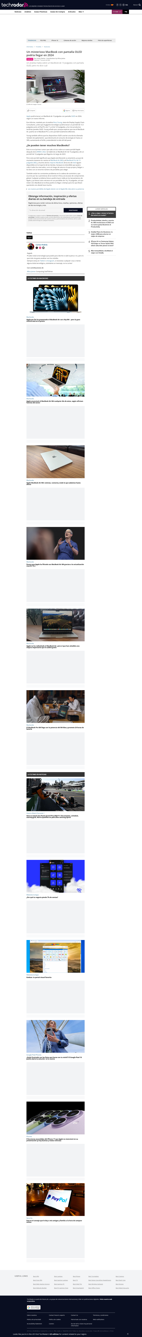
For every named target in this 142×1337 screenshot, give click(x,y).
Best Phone (76, 1276)
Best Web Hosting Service (41, 1284)
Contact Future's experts (57, 1315)
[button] (137, 5)
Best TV (75, 1280)
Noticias (18, 12)
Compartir (32, 110)
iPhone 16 (54, 40)
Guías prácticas (40, 12)
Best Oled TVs (77, 1284)
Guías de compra (57, 12)
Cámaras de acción (70, 40)
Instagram (50, 261)
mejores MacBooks (56, 163)
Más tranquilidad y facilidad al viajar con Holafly (102, 252)
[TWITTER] (37, 248)
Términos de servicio (52, 215)
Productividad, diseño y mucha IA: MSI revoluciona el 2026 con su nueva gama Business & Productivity (102, 224)
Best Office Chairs (94, 1288)
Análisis (27, 12)
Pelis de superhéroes (105, 40)
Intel (74, 163)
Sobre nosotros (32, 1315)
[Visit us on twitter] (120, 5)
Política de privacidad (34, 1319)
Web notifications (98, 1319)
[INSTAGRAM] (40, 248)
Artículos (72, 12)
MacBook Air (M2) (57, 160)
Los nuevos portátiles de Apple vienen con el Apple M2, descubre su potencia (56, 189)
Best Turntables (93, 1276)
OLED (73, 116)
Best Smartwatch (78, 1288)
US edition (54, 1334)
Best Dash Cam (120, 1280)
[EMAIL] (43, 248)
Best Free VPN (37, 1280)
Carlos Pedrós (41, 58)
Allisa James (61, 58)
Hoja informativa (79, 110)
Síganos (68, 110)
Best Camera (120, 1276)
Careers (51, 1324)
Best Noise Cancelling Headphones (99, 1280)
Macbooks (47, 47)
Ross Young (57, 122)
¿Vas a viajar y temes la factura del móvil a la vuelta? (102, 214)
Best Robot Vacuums (122, 1288)
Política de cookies (55, 1319)
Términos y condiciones (100, 1315)
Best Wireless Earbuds (95, 1284)
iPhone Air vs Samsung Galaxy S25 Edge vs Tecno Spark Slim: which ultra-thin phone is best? (102, 243)
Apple (28, 116)
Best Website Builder (40, 1288)
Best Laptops (58, 1276)
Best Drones (120, 1284)
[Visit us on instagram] (123, 5)
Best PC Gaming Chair (61, 1288)
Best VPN (36, 1276)
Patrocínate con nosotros (79, 1319)
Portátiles (38, 47)
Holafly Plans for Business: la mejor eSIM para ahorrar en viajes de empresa (102, 234)
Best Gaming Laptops (61, 1280)
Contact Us (74, 1315)
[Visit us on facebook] (117, 5)
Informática (29, 47)
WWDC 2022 (41, 152)
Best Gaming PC (59, 1284)
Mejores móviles (87, 40)
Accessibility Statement (34, 1324)
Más (80, 12)
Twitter (42, 261)
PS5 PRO (43, 40)
